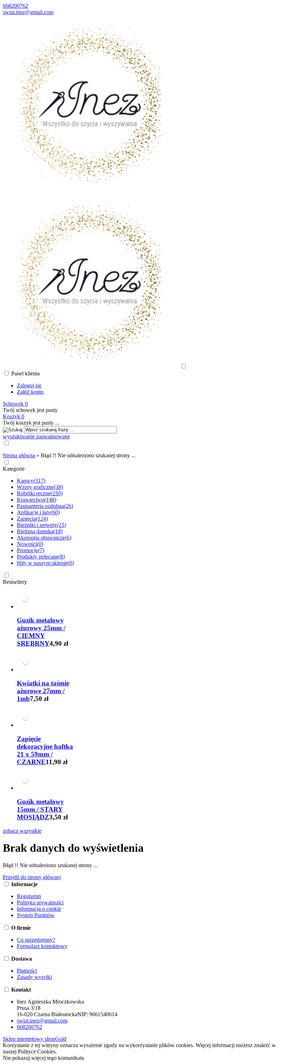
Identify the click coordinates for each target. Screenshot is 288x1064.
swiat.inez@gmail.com (28, 12)
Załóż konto (30, 392)
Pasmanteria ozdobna (45, 506)
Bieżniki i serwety (41, 525)
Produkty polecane (41, 557)
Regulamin (29, 896)
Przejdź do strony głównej (32, 877)
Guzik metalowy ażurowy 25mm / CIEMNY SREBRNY (41, 632)
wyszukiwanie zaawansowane (36, 436)
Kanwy (31, 481)
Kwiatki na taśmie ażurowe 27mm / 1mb (43, 690)
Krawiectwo (36, 500)
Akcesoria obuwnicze (44, 538)
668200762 (15, 6)
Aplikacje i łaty (38, 512)
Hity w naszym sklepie (45, 563)
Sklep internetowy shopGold (34, 1039)
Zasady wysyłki (34, 977)
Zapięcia (32, 519)
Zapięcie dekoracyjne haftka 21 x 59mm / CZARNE (45, 750)
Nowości (30, 544)
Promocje (30, 550)
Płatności (27, 971)
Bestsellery (15, 582)
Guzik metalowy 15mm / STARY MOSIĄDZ (40, 809)
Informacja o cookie (39, 909)
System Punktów (35, 915)
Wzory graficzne (40, 487)
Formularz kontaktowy (42, 946)
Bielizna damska (40, 531)
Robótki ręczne (40, 493)
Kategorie (14, 469)
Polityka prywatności (40, 902)
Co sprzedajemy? (36, 940)
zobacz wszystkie (22, 831)
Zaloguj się (29, 385)
